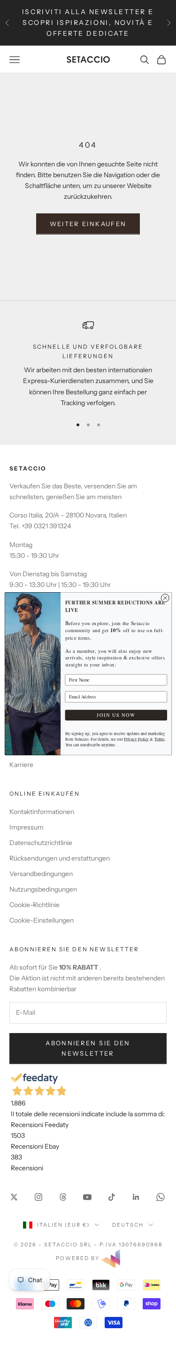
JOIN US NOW (116, 715)
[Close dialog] (165, 598)
